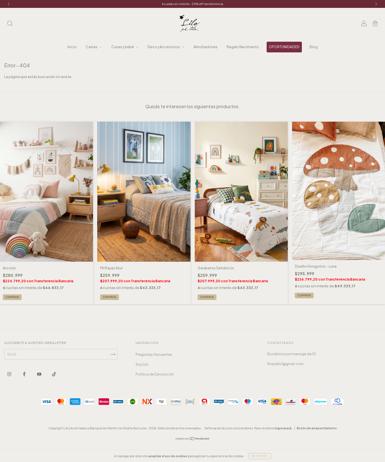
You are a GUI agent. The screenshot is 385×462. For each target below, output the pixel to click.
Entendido (259, 456)
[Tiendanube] (192, 439)
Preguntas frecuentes (154, 354)
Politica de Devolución (155, 374)
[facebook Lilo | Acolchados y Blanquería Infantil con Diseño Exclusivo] (24, 374)
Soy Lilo (142, 364)
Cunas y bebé (122, 47)
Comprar (12, 297)
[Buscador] (10, 24)
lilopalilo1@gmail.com (285, 364)
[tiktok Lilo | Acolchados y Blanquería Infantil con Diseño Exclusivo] (54, 374)
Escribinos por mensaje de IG (291, 354)
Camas (92, 47)
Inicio (72, 47)
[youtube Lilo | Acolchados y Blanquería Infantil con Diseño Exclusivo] (39, 374)
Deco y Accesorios (163, 47)
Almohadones (206, 47)
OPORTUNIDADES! (284, 47)
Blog (313, 47)
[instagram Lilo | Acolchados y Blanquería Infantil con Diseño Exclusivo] (9, 374)
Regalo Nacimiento (243, 47)
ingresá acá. (283, 428)
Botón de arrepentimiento (317, 428)
